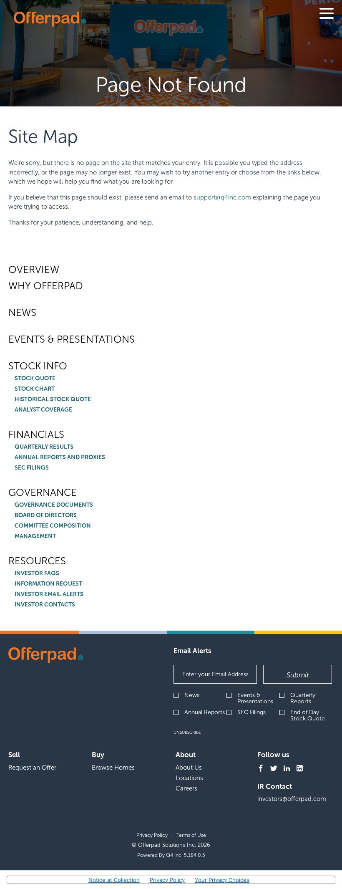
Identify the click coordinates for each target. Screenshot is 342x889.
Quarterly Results (44, 447)
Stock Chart (35, 389)
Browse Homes (113, 767)
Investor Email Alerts (49, 594)
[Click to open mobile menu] (326, 14)
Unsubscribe (187, 732)
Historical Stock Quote (53, 399)
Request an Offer (32, 767)
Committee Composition (53, 526)
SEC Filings (32, 468)
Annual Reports (204, 712)
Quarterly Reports (302, 698)
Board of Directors (46, 515)
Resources (37, 561)
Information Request (48, 584)
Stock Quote (35, 378)
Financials (36, 434)
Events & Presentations (71, 339)
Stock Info (37, 366)
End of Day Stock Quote (307, 715)
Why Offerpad (45, 286)
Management (35, 536)
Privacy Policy (152, 835)
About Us (189, 767)
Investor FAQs (37, 573)
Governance (42, 492)
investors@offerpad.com (291, 799)
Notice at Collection (114, 879)
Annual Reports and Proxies (60, 457)
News (22, 313)
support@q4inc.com (222, 197)
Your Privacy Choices (222, 879)
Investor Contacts (45, 605)
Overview (33, 270)
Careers (186, 788)
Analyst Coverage (43, 410)
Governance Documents (54, 505)
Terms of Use (191, 835)
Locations (189, 778)
